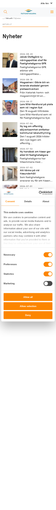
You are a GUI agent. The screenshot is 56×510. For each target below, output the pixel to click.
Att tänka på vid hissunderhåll (29, 172)
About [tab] (45, 201)
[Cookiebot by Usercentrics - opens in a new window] (39, 193)
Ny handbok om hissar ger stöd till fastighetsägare (35, 153)
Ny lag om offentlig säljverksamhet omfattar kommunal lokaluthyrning (35, 129)
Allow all (28, 297)
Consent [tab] (10, 201)
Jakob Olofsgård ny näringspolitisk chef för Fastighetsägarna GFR (33, 60)
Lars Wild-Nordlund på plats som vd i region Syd (36, 106)
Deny (28, 315)
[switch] (48, 264)
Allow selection (28, 306)
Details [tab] (28, 201)
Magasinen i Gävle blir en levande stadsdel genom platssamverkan (34, 85)
